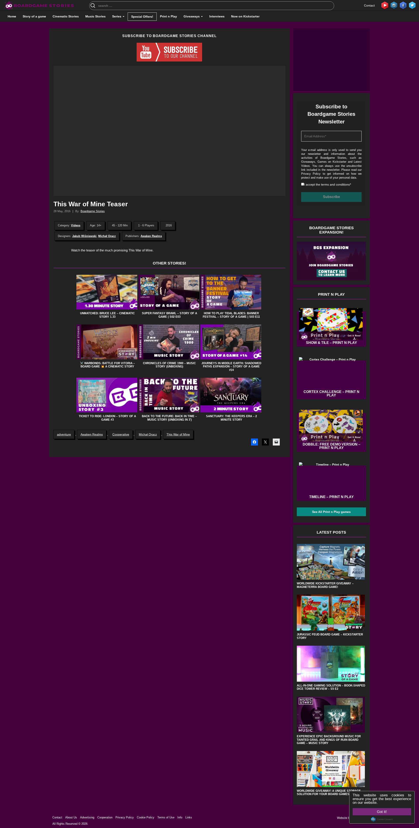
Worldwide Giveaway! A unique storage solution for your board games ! (329, 792)
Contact (369, 5)
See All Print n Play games (331, 512)
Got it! (382, 812)
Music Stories (95, 16)
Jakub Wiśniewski (84, 236)
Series (117, 16)
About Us (71, 817)
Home (12, 16)
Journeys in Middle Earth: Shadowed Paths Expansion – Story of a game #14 (231, 367)
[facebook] (403, 5)
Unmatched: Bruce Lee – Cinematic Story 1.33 (107, 315)
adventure (64, 434)
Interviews (217, 16)
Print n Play (168, 16)
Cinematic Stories (66, 16)
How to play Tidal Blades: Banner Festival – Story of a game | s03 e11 (231, 315)
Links (188, 817)
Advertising (87, 817)
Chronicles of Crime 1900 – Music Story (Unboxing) (169, 365)
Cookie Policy (145, 817)
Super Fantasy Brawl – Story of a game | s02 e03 (169, 315)
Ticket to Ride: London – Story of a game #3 (107, 418)
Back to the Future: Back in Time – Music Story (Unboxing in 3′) (169, 418)
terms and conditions (335, 184)
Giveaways (192, 16)
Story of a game (34, 16)
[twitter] (412, 5)
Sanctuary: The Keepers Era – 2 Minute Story (231, 418)
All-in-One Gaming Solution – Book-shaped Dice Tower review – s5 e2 (331, 687)
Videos (75, 225)
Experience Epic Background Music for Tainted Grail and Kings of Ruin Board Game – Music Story (329, 740)
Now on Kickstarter (245, 16)
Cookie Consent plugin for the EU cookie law (382, 819)
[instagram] (393, 5)
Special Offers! (142, 16)
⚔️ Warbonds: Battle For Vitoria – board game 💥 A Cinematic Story (107, 365)
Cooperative (120, 434)
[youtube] (384, 5)
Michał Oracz (107, 236)
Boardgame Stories (93, 211)
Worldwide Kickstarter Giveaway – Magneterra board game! (325, 585)
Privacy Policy (311, 173)
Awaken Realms (151, 236)
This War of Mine (178, 434)
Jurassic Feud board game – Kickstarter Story (330, 636)
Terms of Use (165, 817)
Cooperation (104, 817)
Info (179, 817)
